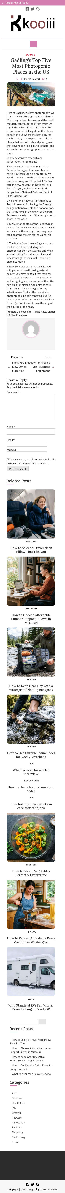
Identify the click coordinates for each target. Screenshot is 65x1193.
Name (11, 426)
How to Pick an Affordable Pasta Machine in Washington (31, 940)
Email (11, 440)
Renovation (31, 780)
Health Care (18, 1103)
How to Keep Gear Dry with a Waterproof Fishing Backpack (31, 688)
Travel (15, 1142)
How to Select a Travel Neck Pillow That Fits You (31, 550)
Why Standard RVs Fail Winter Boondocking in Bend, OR (31, 1007)
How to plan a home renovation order (31, 789)
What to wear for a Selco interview (31, 772)
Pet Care (17, 1117)
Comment (13, 392)
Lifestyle (31, 541)
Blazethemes (50, 1189)
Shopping (31, 608)
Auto (31, 998)
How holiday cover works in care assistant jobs (31, 806)
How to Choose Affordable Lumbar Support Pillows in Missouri (31, 619)
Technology (18, 1137)
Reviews (30, 55)
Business (17, 1098)
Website (11, 449)
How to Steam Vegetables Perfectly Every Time (31, 873)
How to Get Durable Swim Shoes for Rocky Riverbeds (31, 755)
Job (31, 763)
